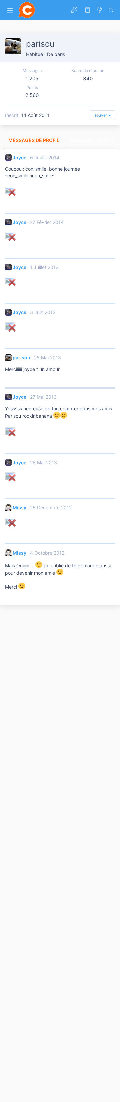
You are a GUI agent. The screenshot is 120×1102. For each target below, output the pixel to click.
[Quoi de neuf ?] (99, 10)
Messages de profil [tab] (33, 140)
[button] (10, 10)
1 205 (32, 78)
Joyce (19, 157)
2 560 (32, 95)
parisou (21, 357)
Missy (19, 507)
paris (59, 54)
